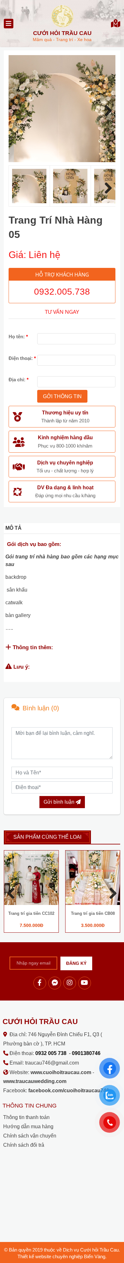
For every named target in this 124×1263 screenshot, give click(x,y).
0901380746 (86, 1053)
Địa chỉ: (19, 379)
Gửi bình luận (60, 802)
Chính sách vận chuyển (29, 1135)
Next (106, 110)
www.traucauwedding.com (34, 1081)
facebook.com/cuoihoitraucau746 (68, 1090)
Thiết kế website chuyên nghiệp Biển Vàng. (62, 1256)
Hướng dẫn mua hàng (28, 1126)
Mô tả (13, 528)
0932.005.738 (62, 292)
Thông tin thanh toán (26, 1117)
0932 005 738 (50, 1053)
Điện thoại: (22, 358)
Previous (13, 893)
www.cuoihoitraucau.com (61, 1072)
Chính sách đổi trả (23, 1145)
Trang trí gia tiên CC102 (31, 913)
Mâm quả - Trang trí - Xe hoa (62, 36)
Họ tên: (18, 336)
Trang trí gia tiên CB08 (93, 913)
